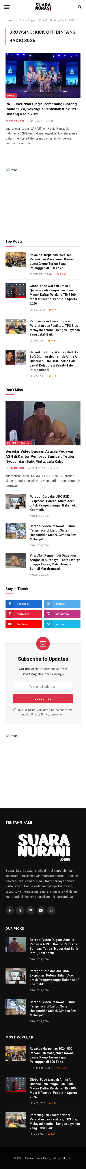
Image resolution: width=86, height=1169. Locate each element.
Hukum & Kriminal (18, 443)
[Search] (79, 7)
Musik (11, 95)
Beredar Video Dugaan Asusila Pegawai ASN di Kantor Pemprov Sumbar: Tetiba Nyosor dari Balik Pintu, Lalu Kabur (40, 456)
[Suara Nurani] (43, 7)
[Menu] (7, 7)
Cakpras (66, 1158)
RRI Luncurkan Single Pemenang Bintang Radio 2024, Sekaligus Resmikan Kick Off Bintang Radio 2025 (41, 109)
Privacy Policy (40, 714)
